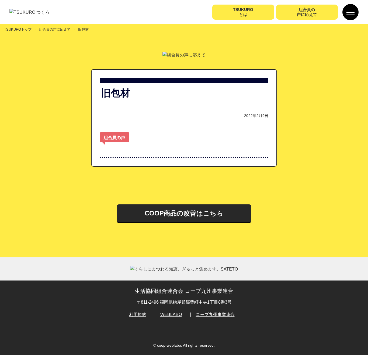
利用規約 (137, 314)
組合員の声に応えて (55, 29)
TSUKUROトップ (18, 29)
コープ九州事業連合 (215, 314)
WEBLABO (171, 314)
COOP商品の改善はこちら (184, 213)
